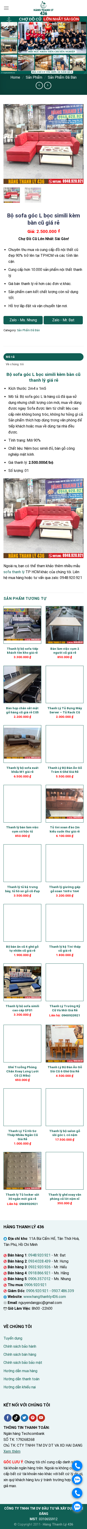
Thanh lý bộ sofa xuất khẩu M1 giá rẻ (22, 770)
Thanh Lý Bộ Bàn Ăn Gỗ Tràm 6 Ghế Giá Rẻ (65, 770)
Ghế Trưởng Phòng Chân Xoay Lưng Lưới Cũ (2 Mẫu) (22, 1071)
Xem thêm (11, 1451)
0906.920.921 (35, 1285)
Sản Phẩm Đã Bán (62, 77)
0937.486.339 (63, 1291)
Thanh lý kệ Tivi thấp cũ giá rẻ (65, 949)
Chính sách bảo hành (19, 1346)
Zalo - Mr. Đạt (63, 320)
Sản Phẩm (34, 77)
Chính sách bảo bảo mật (22, 1362)
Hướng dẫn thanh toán (21, 1379)
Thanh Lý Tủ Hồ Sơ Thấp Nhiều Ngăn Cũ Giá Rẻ (22, 1135)
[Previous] (11, 144)
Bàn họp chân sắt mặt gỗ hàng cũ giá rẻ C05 (22, 710)
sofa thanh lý (14, 572)
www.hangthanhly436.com (44, 1296)
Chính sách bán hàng (19, 1354)
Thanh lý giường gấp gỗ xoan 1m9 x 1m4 (64, 889)
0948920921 (70, 1015)
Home (15, 77)
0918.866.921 (39, 1273)
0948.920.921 (39, 1255)
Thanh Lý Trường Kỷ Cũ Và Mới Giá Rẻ (64, 1008)
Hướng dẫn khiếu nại (19, 1387)
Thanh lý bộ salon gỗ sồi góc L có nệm (64, 1133)
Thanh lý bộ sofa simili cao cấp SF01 (22, 1008)
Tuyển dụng (12, 1338)
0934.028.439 (39, 1261)
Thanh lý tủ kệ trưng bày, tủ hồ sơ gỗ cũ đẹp (22, 889)
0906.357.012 (39, 1279)
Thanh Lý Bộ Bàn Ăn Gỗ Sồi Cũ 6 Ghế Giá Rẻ (65, 1069)
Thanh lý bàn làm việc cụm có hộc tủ (22, 829)
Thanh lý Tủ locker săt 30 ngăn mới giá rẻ (22, 1197)
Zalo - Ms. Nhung (23, 320)
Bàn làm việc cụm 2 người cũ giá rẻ (64, 651)
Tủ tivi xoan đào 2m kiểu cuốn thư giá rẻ (65, 829)
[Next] (76, 144)
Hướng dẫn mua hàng (20, 1371)
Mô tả (10, 357)
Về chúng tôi (15, 364)
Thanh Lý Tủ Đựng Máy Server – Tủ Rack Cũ (64, 710)
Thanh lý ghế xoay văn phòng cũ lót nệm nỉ (64, 1197)
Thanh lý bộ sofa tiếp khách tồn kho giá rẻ (22, 651)
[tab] (43, 357)
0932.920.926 (39, 1267)
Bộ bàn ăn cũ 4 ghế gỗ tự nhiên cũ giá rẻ (22, 949)
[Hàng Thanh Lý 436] (43, 8)
